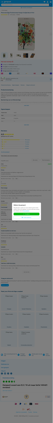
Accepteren (27, 214)
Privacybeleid (26, 210)
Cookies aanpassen (27, 217)
